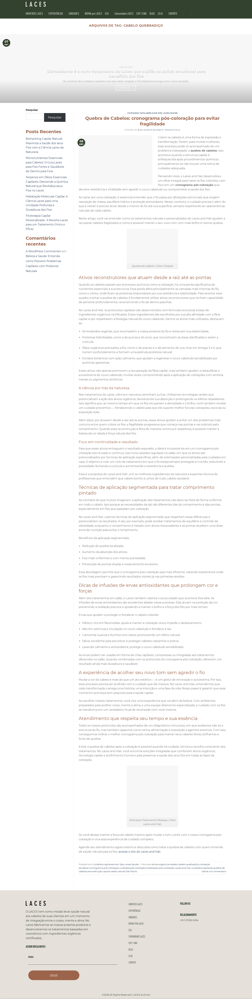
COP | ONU (141, 13)
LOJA (160, 13)
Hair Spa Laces (161, 113)
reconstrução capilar (99, 871)
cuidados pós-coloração (132, 868)
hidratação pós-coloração (160, 868)
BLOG (152, 13)
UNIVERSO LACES (34, 13)
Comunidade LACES (124, 13)
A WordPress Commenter (43, 251)
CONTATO (173, 13)
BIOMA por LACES (93, 13)
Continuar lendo (126, 88)
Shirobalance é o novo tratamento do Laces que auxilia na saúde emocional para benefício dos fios (126, 73)
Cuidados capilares (139, 113)
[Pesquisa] (225, 4)
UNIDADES (74, 13)
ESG (107, 13)
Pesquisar (32, 110)
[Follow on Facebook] (210, 4)
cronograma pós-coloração (104, 868)
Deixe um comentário (214, 871)
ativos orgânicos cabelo (165, 864)
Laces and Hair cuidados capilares (194, 868)
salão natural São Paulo (124, 871)
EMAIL (31, 956)
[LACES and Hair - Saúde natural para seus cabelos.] (43, 4)
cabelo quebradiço (188, 864)
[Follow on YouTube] (219, 4)
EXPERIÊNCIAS (56, 13)
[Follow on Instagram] (214, 4)
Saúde (174, 113)
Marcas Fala (172, 130)
